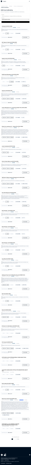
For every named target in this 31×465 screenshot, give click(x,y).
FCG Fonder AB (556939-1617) (7, 342)
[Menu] (29, 1)
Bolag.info (4, 1)
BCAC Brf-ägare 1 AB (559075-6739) (8, 210)
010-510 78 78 (7, 460)
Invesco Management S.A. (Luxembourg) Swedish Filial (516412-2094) (14, 107)
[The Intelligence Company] (1, 1)
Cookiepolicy (3, 463)
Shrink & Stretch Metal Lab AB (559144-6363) (10, 161)
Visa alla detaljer (25, 37)
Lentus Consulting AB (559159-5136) (8, 146)
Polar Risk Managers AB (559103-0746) (9, 192)
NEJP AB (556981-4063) (6, 293)
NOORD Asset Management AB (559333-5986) (10, 74)
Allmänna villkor (9, 463)
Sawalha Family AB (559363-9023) (8, 58)
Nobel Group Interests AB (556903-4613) (9, 398)
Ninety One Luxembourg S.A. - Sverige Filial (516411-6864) (12, 126)
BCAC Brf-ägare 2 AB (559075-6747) (8, 242)
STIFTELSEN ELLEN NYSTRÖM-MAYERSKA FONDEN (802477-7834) (14, 357)
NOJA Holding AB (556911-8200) (8, 383)
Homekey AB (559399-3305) (7, 26)
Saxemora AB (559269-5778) (7, 90)
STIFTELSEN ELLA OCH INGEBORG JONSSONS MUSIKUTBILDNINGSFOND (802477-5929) (10, 424)
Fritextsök (2, 14)
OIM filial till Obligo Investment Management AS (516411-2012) (13, 177)
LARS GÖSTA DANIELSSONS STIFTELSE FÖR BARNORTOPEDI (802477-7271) (15, 370)
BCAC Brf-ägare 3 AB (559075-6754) (8, 226)
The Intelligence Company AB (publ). (14, 461)
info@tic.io (2, 460)
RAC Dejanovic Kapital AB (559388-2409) (9, 42)
